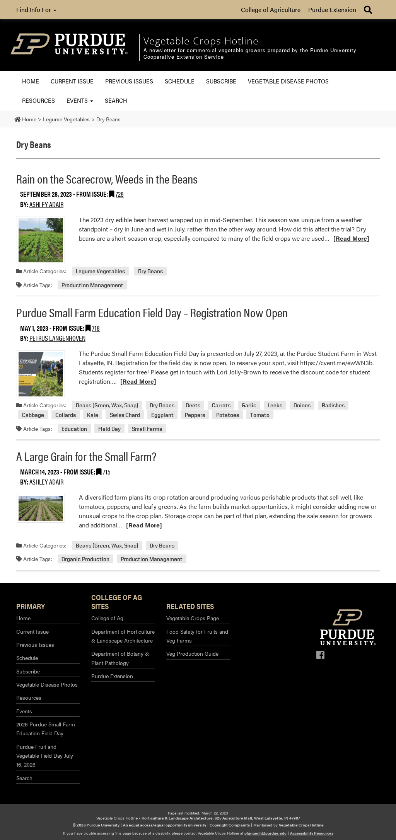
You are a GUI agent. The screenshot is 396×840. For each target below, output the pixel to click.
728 (120, 194)
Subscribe (221, 81)
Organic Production (85, 559)
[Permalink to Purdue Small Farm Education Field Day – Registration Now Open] (40, 374)
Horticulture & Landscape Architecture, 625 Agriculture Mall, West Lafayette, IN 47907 (221, 818)
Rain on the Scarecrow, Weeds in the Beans (107, 178)
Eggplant (162, 414)
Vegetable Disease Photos (288, 81)
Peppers (195, 414)
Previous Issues (129, 81)
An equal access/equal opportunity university (164, 825)
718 (96, 328)
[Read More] (351, 238)
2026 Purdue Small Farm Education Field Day (45, 728)
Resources (38, 100)
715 (107, 471)
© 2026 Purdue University (96, 825)
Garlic (249, 405)
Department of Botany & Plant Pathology (120, 658)
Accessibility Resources (311, 833)
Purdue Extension (332, 9)
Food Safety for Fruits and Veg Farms (197, 635)
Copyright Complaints (230, 825)
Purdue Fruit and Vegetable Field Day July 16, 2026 (44, 756)
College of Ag (107, 618)
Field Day (109, 428)
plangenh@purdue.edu (265, 833)
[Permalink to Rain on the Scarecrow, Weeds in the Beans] (40, 240)
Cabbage (33, 414)
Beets (193, 405)
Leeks (275, 405)
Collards (65, 414)
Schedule (180, 81)
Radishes (333, 405)
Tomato (260, 414)
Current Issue (72, 81)
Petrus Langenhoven (57, 338)
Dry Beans (150, 271)
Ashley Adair (46, 204)
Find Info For (34, 9)
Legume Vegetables (100, 271)
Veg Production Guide (192, 653)
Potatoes (227, 414)
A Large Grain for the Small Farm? (86, 455)
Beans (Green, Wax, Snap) (107, 405)
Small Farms (147, 428)
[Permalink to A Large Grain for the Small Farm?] (40, 508)
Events (78, 100)
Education (74, 428)
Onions (302, 405)
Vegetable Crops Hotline (301, 825)
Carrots (221, 405)
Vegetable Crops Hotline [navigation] (201, 40)
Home (30, 81)
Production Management (92, 285)
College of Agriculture (270, 9)
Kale (92, 414)
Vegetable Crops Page (192, 618)
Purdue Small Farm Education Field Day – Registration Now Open (152, 312)
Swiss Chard (125, 414)
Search (116, 100)
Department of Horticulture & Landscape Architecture (123, 635)
